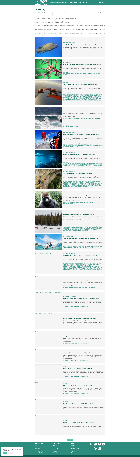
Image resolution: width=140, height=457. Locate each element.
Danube (87, 267)
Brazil (69, 267)
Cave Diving (82, 142)
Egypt (88, 163)
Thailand (65, 126)
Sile (75, 146)
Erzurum (78, 145)
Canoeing (75, 93)
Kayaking (73, 96)
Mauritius (87, 124)
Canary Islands (73, 226)
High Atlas (81, 268)
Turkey (77, 146)
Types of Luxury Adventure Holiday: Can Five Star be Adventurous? (80, 238)
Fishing (74, 118)
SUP (100, 100)
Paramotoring (96, 97)
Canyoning (79, 93)
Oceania (64, 125)
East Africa (84, 226)
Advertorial (65, 296)
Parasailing (65, 98)
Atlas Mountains (91, 225)
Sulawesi (65, 74)
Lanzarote (82, 227)
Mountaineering (66, 97)
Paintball (86, 97)
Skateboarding (87, 99)
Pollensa (77, 125)
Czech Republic (66, 184)
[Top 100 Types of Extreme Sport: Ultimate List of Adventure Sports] (48, 92)
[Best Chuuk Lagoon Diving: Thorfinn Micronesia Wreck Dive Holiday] (48, 302)
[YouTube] (103, 444)
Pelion (96, 269)
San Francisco (75, 270)
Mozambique (96, 204)
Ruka (100, 228)
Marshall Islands (68, 164)
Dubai (81, 226)
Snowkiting (80, 100)
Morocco (65, 228)
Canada (85, 183)
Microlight (87, 96)
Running (96, 98)
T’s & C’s (73, 451)
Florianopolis (66, 268)
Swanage (94, 270)
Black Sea (70, 145)
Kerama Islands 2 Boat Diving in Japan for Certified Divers (78, 422)
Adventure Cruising (72, 92)
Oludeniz (72, 146)
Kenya (67, 204)
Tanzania (67, 230)
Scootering (71, 99)
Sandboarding (66, 99)
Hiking (64, 95)
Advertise (73, 445)
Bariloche (97, 225)
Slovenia (95, 185)
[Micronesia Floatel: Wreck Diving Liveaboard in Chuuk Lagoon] (48, 321)
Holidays (71, 2)
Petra (93, 228)
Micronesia (74, 164)
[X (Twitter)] (95, 444)
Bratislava (65, 267)
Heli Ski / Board (92, 94)
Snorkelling (69, 100)
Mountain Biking (98, 96)
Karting (69, 96)
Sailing (100, 98)
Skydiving (99, 99)
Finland (95, 226)
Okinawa (87, 430)
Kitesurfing (77, 96)
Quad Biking (80, 98)
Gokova (88, 145)
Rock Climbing (92, 98)
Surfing (64, 101)
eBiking (75, 94)
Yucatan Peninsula (91, 287)
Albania (67, 266)
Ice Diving (90, 95)
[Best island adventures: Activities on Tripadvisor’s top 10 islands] (48, 118)
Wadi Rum (86, 230)
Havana (77, 268)
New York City (86, 269)
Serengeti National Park (79, 229)
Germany (85, 184)
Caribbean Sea (72, 287)
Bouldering (100, 92)
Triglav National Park (80, 186)
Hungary (84, 268)
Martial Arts (82, 96)
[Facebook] (91, 444)
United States (75, 126)
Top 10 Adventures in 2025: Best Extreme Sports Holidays (78, 173)
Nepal (72, 185)
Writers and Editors (75, 448)
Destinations (60, 2)
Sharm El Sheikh (81, 165)
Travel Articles (72, 42)
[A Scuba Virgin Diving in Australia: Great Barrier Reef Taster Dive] (48, 47)
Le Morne (77, 124)
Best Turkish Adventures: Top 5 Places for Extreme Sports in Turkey (81, 134)
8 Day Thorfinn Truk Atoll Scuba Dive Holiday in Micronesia (78, 353)
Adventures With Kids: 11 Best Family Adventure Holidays (78, 214)
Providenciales (82, 125)
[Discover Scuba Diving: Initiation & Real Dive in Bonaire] (48, 406)
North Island (80, 228)
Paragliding (90, 97)
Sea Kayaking (81, 99)
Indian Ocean (65, 124)
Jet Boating (94, 95)
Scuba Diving (65, 72)
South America (96, 125)
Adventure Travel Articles (40, 452)
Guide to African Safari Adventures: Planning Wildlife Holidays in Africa (82, 195)
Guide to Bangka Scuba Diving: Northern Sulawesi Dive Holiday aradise (82, 64)
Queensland (68, 165)
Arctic (74, 225)
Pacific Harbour (96, 164)
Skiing (96, 99)
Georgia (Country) (79, 184)
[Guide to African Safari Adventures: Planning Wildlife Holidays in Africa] (48, 199)
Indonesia (82, 73)
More (87, 2)
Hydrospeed (81, 95)
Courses (76, 2)
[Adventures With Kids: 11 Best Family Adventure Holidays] (48, 221)
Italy (88, 184)
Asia (64, 73)
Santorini (91, 125)
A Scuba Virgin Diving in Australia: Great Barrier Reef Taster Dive (80, 44)
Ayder (66, 145)
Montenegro (65, 269)
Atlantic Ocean (71, 163)
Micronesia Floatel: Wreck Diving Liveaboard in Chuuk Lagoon (79, 318)
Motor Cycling (92, 96)
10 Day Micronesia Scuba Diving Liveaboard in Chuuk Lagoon (79, 336)
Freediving (82, 94)
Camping (71, 93)
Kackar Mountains (97, 145)
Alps (64, 183)
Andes (67, 225)
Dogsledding (71, 94)
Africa (64, 163)
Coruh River (74, 145)
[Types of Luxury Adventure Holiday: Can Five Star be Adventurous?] (48, 242)
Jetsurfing (65, 96)
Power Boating (74, 98)
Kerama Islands (83, 430)
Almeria (71, 266)
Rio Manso (97, 228)
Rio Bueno (87, 125)
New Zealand (69, 228)
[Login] (103, 2)
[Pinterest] (95, 448)
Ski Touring (92, 99)
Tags (36, 449)
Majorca (81, 124)
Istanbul (91, 145)
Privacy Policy (74, 452)
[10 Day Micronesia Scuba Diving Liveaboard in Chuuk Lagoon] (48, 339)
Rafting (83, 98)
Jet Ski (98, 95)
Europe (82, 145)
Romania (64, 270)
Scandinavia (71, 229)
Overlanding (81, 97)
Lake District (77, 227)
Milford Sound (99, 227)
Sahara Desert (66, 229)
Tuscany (70, 230)
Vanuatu (100, 165)
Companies (55, 451)
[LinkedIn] (99, 448)
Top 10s (67, 82)
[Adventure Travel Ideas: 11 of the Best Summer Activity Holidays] (48, 262)
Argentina (78, 225)
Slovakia (80, 270)
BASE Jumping (87, 92)
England (88, 226)
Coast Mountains (99, 183)
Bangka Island (68, 73)
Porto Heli (100, 269)
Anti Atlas (71, 225)
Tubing (75, 101)
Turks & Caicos (70, 126)
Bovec (76, 183)
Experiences (82, 2)
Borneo (68, 226)
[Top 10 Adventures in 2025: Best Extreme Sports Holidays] (48, 179)
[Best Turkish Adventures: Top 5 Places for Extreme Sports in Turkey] (48, 139)
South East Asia (98, 73)
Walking (89, 101)
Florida (94, 163)
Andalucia (67, 183)
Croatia (78, 267)
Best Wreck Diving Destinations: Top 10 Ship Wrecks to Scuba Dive (80, 154)
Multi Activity (72, 97)
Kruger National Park (73, 204)
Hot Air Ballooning (74, 95)
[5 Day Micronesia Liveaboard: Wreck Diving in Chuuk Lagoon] (48, 388)
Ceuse (89, 183)
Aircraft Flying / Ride (81, 92)
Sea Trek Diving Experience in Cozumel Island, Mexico (77, 280)
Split (91, 270)
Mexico (80, 287)
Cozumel (76, 287)
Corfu (75, 267)
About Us (73, 447)
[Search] (100, 2)
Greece (74, 268)
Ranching (87, 98)
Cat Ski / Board (84, 93)
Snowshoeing (90, 100)
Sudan (86, 165)
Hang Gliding (87, 94)
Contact (72, 449)
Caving (88, 93)
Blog (66, 2)
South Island (98, 229)
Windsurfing (98, 101)
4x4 (64, 92)
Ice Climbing (86, 95)
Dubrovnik (94, 267)
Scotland (76, 165)
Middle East (94, 227)
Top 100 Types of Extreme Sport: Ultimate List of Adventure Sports (80, 84)
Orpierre (81, 185)
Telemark (68, 101)
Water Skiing (93, 101)
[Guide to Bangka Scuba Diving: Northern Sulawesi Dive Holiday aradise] (48, 69)
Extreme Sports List (39, 451)
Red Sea (72, 165)
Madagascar (80, 204)
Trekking (72, 101)
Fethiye (85, 145)
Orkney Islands (89, 164)
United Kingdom (90, 165)
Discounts (55, 452)
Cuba (81, 267)
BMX (91, 92)
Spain (100, 125)
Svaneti (72, 186)
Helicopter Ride (99, 94)
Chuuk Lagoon (81, 163)
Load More (70, 439)
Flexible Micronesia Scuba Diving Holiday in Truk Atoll (77, 368)
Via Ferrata (79, 101)
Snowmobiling (85, 100)
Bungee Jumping (66, 93)
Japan (78, 430)
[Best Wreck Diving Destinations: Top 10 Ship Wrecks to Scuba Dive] (48, 159)
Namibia (100, 204)
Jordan (73, 227)
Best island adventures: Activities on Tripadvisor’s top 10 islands (80, 111)
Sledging (65, 100)
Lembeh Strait (87, 73)
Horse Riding (68, 95)
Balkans (93, 266)
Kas (101, 145)
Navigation (77, 97)
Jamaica (74, 124)
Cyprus (85, 163)
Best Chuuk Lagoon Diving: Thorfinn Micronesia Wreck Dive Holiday (81, 298)
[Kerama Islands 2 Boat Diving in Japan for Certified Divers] (48, 425)
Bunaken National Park (75, 73)
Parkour (69, 98)
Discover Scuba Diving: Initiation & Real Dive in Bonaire (78, 403)
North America (100, 124)
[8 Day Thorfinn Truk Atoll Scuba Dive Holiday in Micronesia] (48, 356)
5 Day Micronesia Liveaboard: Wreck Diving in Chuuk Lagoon (79, 385)
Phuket (73, 125)
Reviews (67, 42)
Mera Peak (99, 184)
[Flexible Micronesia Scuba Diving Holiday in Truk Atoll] (48, 372)
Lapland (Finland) (88, 227)
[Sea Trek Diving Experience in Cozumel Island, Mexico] (48, 283)
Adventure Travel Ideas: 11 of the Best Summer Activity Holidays (80, 255)
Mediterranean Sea (93, 124)
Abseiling (66, 92)
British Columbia (81, 183)
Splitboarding (96, 100)
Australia (76, 163)
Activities (52, 2)
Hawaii (98, 226)
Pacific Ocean (92, 73)
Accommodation (66, 316)
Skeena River (90, 185)
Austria (73, 183)
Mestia (64, 185)
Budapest (72, 267)
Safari (93, 202)
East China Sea (74, 430)
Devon (90, 267)
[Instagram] (99, 444)
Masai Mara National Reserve (88, 204)
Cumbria (77, 226)
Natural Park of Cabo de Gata (78, 269)
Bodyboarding (95, 92)
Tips (66, 236)
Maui (84, 124)
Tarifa (75, 186)
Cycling (67, 94)
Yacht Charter (90, 247)
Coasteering (92, 93)
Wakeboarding (84, 101)
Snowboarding (75, 100)
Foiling (78, 94)
